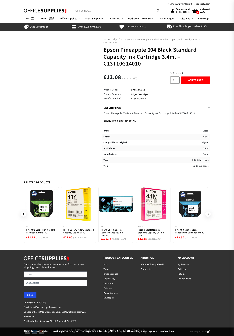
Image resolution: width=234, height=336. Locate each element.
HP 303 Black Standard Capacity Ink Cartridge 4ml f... (190, 231)
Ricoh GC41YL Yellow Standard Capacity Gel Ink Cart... (78, 231)
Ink (27, 18)
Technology (166, 18)
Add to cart (195, 80)
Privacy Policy (184, 278)
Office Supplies (68, 18)
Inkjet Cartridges (121, 39)
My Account (183, 264)
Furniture (115, 18)
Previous (22, 214)
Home (106, 39)
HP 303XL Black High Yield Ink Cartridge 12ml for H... (40, 231)
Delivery (182, 269)
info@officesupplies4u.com (196, 4)
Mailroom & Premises (140, 18)
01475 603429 (175, 4)
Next (207, 214)
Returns (182, 274)
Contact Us (146, 269)
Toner (44, 18)
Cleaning (185, 18)
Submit (30, 295)
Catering (203, 18)
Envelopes (108, 297)
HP (27, 226)
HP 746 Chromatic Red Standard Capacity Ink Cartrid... (112, 232)
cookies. (170, 331)
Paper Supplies (93, 18)
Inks (105, 264)
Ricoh (65, 226)
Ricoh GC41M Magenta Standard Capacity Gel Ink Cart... (151, 232)
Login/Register (183, 12)
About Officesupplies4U (152, 264)
